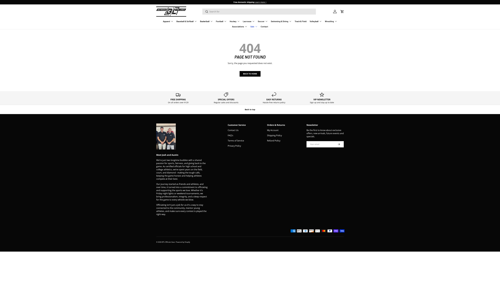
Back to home (250, 73)
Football (219, 21)
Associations (238, 26)
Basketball (205, 21)
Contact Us (233, 130)
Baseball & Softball (185, 21)
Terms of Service (236, 140)
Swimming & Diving (279, 21)
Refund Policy (273, 140)
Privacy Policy (234, 145)
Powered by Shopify (183, 242)
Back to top (250, 109)
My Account (273, 130)
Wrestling (329, 21)
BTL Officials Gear (168, 242)
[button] (342, 11)
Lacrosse (247, 21)
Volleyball (314, 21)
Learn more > (261, 2)
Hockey (233, 21)
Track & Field (301, 21)
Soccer (261, 21)
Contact (264, 26)
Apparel (166, 21)
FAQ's (230, 135)
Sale (252, 26)
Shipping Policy (274, 135)
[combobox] (259, 12)
